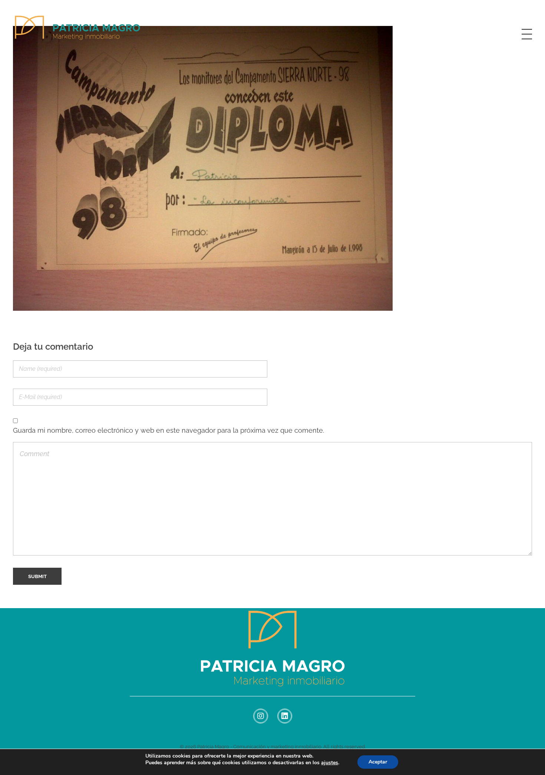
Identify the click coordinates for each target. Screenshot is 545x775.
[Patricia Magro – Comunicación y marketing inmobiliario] (78, 32)
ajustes (329, 762)
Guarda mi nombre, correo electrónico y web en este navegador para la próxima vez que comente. (168, 430)
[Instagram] (260, 716)
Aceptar (378, 761)
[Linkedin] (284, 716)
